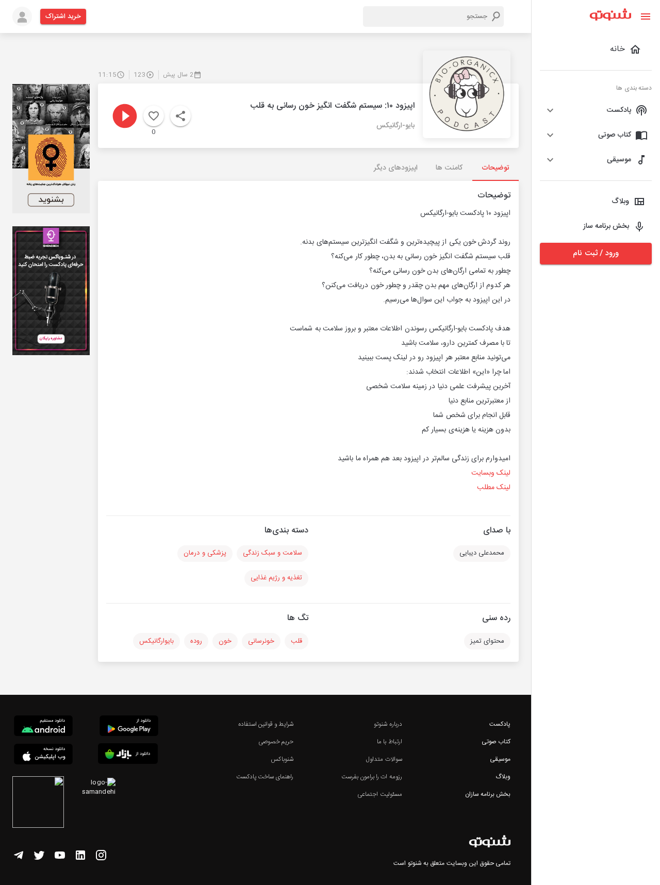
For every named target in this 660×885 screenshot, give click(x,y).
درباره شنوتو (388, 724)
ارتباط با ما (389, 741)
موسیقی (500, 759)
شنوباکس (282, 759)
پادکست (499, 724)
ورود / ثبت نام (595, 253)
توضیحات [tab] (495, 168)
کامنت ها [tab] (449, 168)
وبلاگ (503, 776)
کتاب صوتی (496, 741)
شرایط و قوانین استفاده (265, 724)
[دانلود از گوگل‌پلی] (129, 727)
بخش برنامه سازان (487, 794)
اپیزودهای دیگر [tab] (396, 168)
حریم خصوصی (275, 741)
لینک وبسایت (489, 473)
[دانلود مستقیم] (43, 727)
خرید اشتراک (63, 16)
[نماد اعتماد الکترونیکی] (38, 803)
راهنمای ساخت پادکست (264, 776)
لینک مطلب (493, 487)
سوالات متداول (384, 759)
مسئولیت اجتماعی (379, 794)
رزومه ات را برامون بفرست (371, 776)
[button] (596, 110)
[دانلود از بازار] (128, 755)
